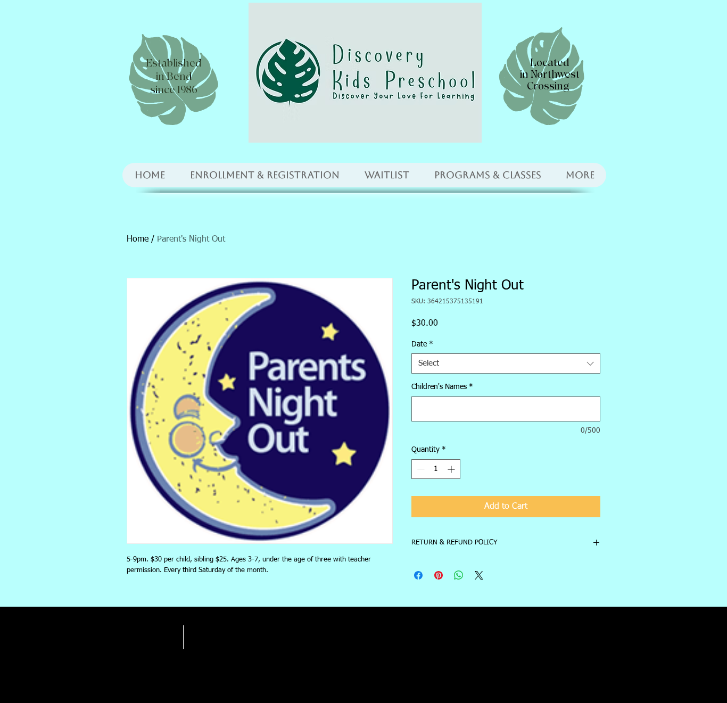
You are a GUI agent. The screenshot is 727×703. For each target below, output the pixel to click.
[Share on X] (479, 575)
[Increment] (452, 469)
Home (137, 239)
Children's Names (442, 387)
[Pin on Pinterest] (438, 575)
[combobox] (505, 363)
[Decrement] (419, 469)
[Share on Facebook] (418, 575)
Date (422, 344)
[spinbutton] (435, 469)
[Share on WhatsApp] (458, 575)
